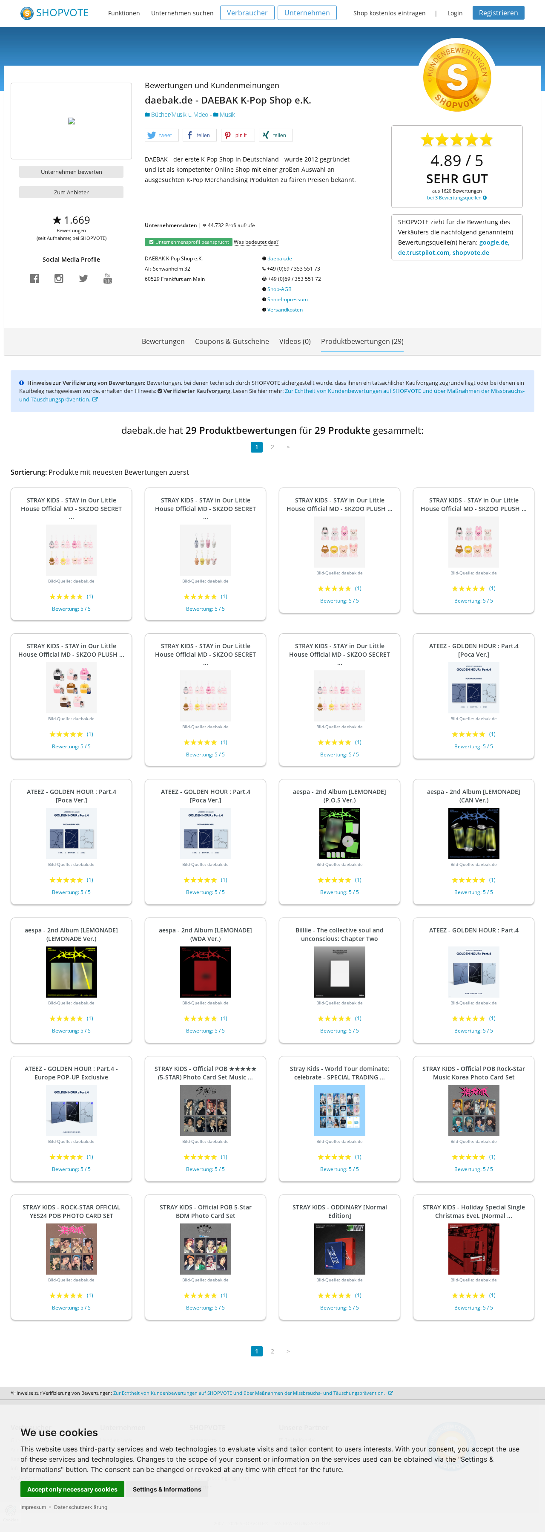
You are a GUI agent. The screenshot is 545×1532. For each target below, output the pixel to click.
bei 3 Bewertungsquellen (455, 197)
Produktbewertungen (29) (362, 341)
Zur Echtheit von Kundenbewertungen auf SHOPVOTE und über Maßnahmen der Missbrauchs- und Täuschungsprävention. (249, 1393)
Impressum (33, 1507)
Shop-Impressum (287, 299)
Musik (226, 114)
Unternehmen (307, 12)
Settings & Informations (167, 1489)
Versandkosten (285, 309)
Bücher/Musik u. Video (180, 114)
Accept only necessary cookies (72, 1489)
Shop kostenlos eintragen (389, 13)
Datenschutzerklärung (80, 1507)
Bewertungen (163, 341)
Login (455, 13)
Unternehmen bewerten (71, 172)
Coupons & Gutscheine (232, 341)
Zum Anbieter (71, 192)
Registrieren (498, 12)
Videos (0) (295, 341)
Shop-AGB (279, 289)
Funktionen (124, 13)
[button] (161, 135)
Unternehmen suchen (182, 13)
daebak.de (279, 258)
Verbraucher (247, 12)
